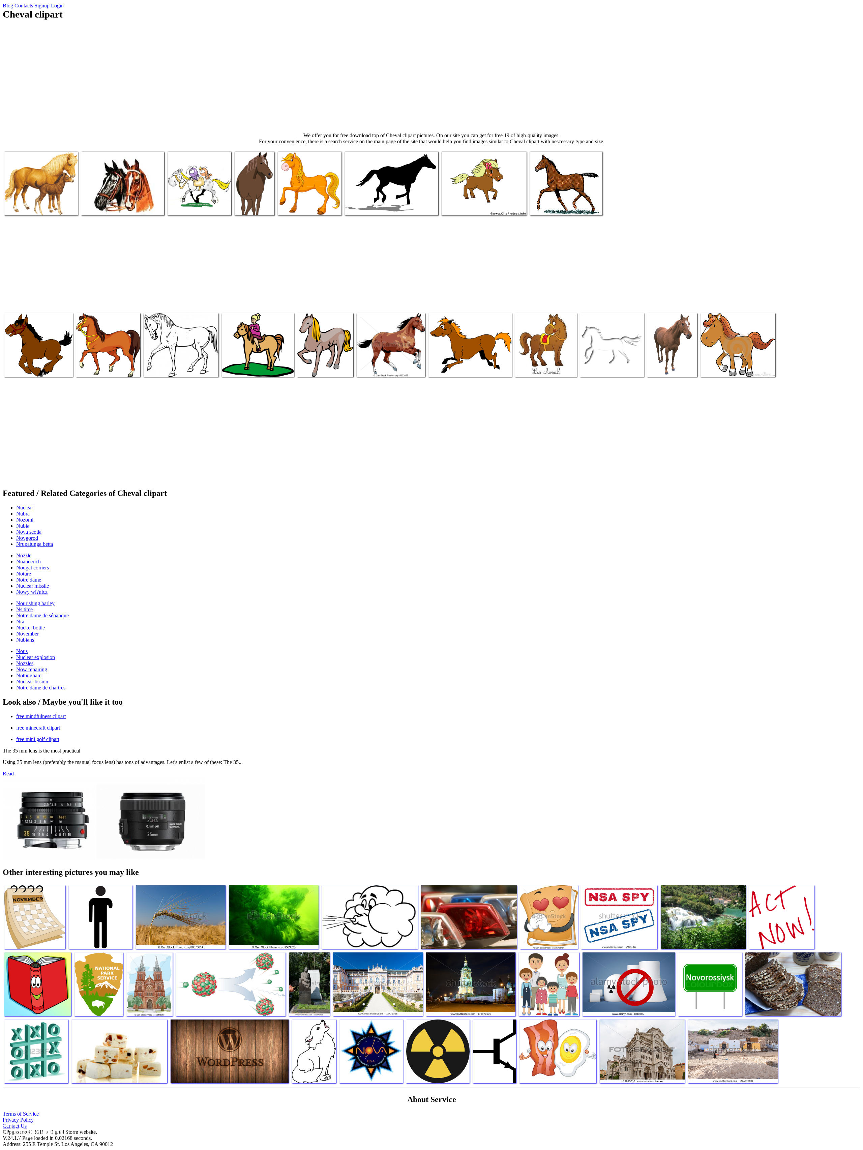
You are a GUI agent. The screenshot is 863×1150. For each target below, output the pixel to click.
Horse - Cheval (250, 206)
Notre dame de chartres (40, 687)
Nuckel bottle (30, 627)
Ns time (24, 609)
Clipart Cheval (237, 367)
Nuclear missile (32, 586)
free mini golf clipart (37, 739)
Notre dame (28, 580)
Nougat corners (32, 567)
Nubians (25, 640)
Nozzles (24, 663)
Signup (42, 5)
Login (57, 5)
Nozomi (24, 520)
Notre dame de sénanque (42, 615)
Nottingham (28, 675)
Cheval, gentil (371, 367)
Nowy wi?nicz (32, 592)
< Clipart (657, 367)
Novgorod (27, 538)
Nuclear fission (32, 681)
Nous (22, 651)
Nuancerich (28, 561)
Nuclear (24, 507)
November (27, 634)
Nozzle (23, 555)
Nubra (23, 514)
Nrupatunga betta (34, 544)
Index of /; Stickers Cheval (324, 367)
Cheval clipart (292, 206)
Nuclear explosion (35, 657)
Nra (20, 621)
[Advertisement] (431, 76)
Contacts (23, 5)
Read (8, 773)
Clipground (33, 1129)
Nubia (22, 526)
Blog (8, 5)
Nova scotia (28, 532)
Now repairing (31, 669)
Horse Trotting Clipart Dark (33, 367)
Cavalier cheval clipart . (192, 206)
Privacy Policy (18, 1120)
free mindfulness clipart (41, 716)
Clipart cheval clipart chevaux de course (121, 206)
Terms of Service (21, 1114)
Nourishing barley (35, 603)
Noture (23, 574)
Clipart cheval (91, 367)
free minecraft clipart (38, 728)
